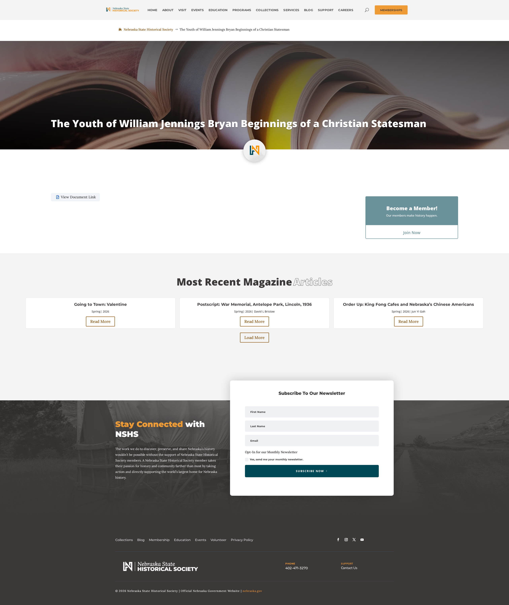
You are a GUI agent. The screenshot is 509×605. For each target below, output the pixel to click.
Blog (141, 540)
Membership (159, 540)
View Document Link (78, 197)
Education (182, 540)
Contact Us (349, 568)
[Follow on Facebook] (338, 539)
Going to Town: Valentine (100, 304)
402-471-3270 (296, 568)
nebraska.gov (252, 591)
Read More (100, 321)
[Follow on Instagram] (346, 539)
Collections (124, 540)
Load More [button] (254, 337)
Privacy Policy (242, 540)
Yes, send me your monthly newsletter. (276, 459)
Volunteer (218, 540)
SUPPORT (347, 563)
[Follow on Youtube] (362, 539)
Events (200, 540)
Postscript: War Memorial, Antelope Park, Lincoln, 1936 (254, 304)
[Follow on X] (354, 539)
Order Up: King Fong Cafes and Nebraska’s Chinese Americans (408, 304)
